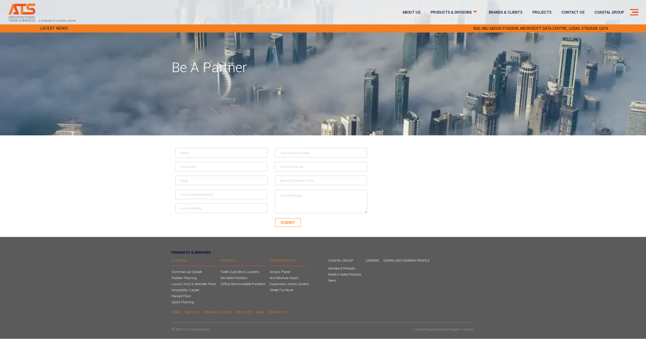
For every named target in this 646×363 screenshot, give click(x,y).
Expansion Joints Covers (289, 284)
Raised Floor (181, 296)
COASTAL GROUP (340, 260)
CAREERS (372, 260)
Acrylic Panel (280, 271)
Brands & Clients (218, 312)
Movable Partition (234, 278)
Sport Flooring (183, 302)
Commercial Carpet (187, 271)
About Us (192, 312)
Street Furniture (281, 290)
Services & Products (341, 268)
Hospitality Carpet (185, 290)
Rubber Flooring (184, 278)
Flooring (179, 260)
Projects (244, 312)
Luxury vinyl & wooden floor (194, 284)
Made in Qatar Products (344, 274)
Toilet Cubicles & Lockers (240, 271)
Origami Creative (461, 329)
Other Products (283, 260)
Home (176, 312)
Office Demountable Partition (243, 284)
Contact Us (278, 312)
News (332, 280)
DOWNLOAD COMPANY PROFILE (406, 260)
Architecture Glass (284, 278)
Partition (228, 260)
